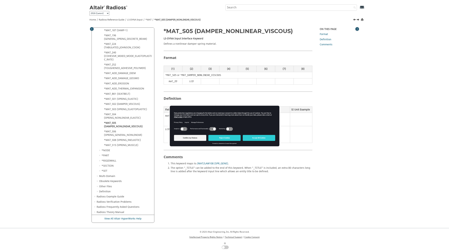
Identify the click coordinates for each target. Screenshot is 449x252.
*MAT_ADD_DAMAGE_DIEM (120, 73)
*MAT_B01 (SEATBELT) (117, 94)
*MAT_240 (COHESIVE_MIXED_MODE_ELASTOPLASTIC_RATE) (128, 56)
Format (324, 34)
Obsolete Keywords (110, 181)
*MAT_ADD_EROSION (116, 83)
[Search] (354, 7)
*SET (104, 171)
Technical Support (233, 237)
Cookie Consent (252, 237)
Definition (105, 191)
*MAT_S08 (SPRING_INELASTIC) (122, 140)
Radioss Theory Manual (110, 212)
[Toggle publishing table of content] (92, 29)
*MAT (148, 19)
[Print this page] (362, 20)
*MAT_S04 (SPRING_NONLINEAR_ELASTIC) (122, 116)
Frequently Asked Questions (118, 207)
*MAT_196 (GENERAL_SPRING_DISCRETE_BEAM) (125, 37)
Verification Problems (114, 202)
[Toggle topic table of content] (357, 29)
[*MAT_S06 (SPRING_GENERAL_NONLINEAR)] (358, 20)
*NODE (106, 150)
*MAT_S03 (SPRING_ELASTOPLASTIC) (125, 109)
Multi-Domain (107, 176)
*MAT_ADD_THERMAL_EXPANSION (124, 88)
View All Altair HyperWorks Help (123, 218)
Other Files (105, 186)
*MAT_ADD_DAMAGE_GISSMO (121, 78)
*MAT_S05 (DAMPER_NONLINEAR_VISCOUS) (177, 19)
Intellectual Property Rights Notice (206, 237)
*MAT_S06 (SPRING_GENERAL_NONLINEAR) (123, 133)
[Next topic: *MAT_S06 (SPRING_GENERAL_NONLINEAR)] (358, 20)
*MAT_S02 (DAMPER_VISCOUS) (122, 104)
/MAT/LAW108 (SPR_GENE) (212, 163)
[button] (102, 30)
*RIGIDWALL (109, 161)
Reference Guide (111, 19)
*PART (105, 155)
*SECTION (108, 166)
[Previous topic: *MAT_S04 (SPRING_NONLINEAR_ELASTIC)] (354, 20)
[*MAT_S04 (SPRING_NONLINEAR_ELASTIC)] (354, 20)
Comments (326, 44)
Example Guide (110, 196)
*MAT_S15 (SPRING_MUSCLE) (121, 145)
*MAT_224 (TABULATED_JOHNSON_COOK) (122, 45)
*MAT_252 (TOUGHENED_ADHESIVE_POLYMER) (125, 66)
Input (135, 19)
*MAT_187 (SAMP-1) (116, 30)
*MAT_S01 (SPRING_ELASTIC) (121, 99)
